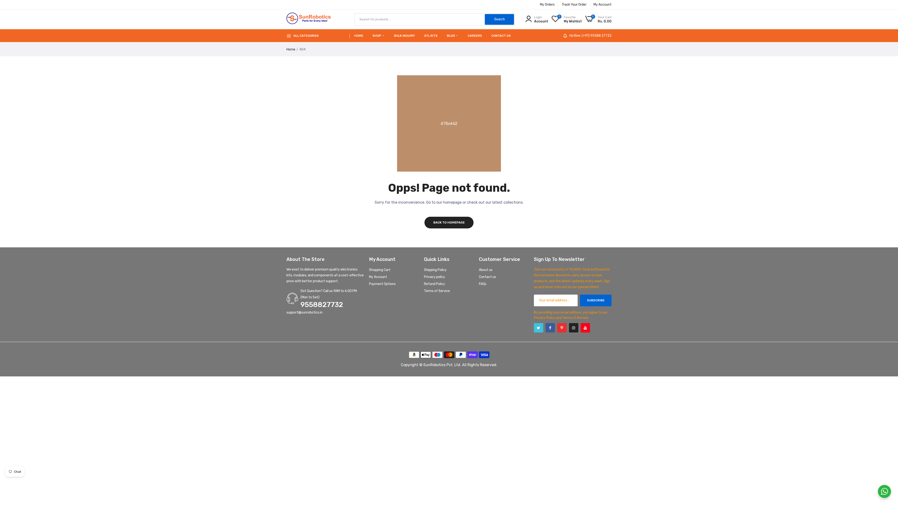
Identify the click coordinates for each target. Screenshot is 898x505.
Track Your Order (574, 5)
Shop (377, 35)
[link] (888, 471)
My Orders (547, 5)
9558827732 (322, 304)
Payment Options (382, 284)
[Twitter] (538, 327)
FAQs (482, 284)
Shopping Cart (380, 270)
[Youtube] (585, 327)
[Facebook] (550, 327)
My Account (603, 5)
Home (358, 35)
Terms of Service (437, 291)
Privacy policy (434, 277)
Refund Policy (434, 284)
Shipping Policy (435, 270)
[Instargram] (573, 327)
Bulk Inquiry (404, 35)
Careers (475, 35)
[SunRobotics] (308, 19)
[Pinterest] (562, 327)
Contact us (501, 35)
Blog (451, 35)
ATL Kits (431, 35)
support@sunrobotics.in (304, 312)
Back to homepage (449, 222)
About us (485, 270)
